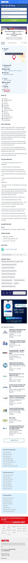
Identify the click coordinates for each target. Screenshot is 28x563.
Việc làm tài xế (6, 507)
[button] (23, 1)
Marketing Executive (19, 280)
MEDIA (3, 526)
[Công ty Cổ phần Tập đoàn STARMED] (5, 332)
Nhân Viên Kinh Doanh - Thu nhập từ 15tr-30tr (16, 374)
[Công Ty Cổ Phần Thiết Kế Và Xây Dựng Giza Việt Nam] (5, 353)
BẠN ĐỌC (24, 528)
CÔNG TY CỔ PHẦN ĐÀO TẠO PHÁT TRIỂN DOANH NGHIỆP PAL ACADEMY (17, 400)
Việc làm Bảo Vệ (7, 456)
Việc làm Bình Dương (8, 479)
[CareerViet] (18, 522)
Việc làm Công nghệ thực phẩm (10, 465)
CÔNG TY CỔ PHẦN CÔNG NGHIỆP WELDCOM (14, 35)
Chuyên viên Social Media (8, 267)
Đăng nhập (24, 5)
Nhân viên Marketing (7, 283)
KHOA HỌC (19, 528)
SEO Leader (12, 417)
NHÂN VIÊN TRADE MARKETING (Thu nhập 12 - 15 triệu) (17, 330)
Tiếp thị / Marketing (8, 70)
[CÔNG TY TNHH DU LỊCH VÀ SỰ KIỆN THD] (5, 365)
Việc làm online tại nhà (8, 498)
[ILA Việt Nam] (5, 343)
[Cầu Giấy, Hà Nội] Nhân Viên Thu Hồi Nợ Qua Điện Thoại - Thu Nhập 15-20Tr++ (16, 427)
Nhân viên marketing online (8, 274)
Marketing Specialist (7, 280)
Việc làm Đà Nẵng (7, 484)
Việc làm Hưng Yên (7, 488)
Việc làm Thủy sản (7, 464)
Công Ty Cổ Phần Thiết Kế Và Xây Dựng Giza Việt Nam (16, 355)
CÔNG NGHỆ (8, 530)
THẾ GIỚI (4, 530)
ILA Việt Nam (12, 343)
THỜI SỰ (3, 528)
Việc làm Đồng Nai (7, 481)
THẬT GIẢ (24, 530)
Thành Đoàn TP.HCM (5, 555)
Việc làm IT (5, 505)
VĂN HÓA (14, 530)
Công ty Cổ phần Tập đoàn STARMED (15, 333)
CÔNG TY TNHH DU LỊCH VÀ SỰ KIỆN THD (17, 366)
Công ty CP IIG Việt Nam (14, 411)
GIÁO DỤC (24, 526)
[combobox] (14, 9)
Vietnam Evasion (13, 419)
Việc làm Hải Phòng (7, 486)
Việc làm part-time (7, 500)
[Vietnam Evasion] (5, 420)
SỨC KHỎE (19, 530)
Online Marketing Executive (8, 286)
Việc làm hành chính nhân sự (10, 509)
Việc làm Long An (7, 482)
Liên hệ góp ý (4, 558)
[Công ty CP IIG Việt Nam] (5, 411)
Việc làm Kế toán (7, 452)
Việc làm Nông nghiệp (8, 460)
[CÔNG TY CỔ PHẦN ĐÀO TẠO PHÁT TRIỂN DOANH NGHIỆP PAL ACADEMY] (5, 398)
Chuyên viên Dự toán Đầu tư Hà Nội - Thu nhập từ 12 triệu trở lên (17, 386)
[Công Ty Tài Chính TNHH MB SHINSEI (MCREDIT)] (5, 428)
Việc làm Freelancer (8, 503)
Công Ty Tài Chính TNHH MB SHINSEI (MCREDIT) (15, 431)
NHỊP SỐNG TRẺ (14, 527)
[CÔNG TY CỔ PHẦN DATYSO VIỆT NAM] (5, 376)
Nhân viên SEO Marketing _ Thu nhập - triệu (12, 261)
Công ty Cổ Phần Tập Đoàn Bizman (17, 389)
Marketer (16, 283)
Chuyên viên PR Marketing (8, 277)
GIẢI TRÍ (14, 532)
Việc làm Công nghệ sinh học (10, 462)
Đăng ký (19, 5)
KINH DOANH (8, 527)
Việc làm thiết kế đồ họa (8, 511)
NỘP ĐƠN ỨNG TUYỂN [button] (14, 38)
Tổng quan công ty (12, 42)
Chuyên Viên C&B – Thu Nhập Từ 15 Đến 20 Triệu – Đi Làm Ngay (16, 352)
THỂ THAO (19, 526)
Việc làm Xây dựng (7, 454)
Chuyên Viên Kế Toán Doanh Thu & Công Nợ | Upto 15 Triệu (16, 409)
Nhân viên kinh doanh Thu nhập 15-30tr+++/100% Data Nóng (17, 396)
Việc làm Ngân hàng (7, 458)
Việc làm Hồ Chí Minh (8, 475)
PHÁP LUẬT (3, 533)
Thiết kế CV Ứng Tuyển (11, 249)
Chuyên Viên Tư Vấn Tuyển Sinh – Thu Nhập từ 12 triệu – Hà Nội (17, 341)
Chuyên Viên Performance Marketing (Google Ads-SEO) (16, 363)
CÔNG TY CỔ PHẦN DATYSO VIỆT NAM (16, 377)
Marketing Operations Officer (9, 264)
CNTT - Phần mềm (17, 70)
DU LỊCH (9, 534)
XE (8, 532)
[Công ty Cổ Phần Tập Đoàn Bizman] (5, 387)
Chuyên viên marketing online (9, 270)
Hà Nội (5, 50)
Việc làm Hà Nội (7, 477)
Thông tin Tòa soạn (5, 553)
